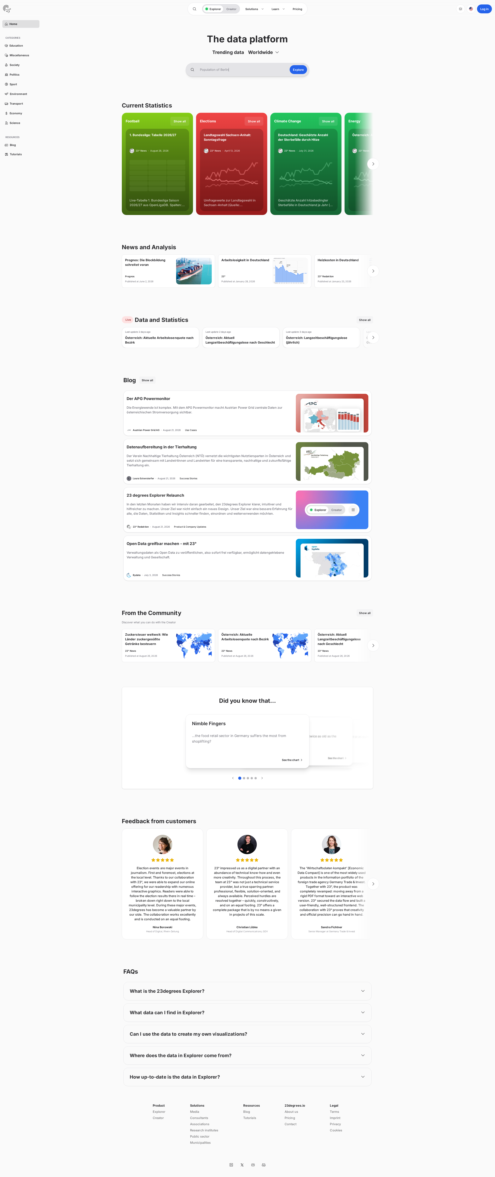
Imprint (335, 1118)
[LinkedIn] (231, 1164)
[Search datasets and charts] (192, 69)
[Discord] (263, 1164)
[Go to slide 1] (239, 778)
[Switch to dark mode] (460, 8)
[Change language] (471, 8)
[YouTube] (252, 1164)
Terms (334, 1112)
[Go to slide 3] (248, 778)
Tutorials (249, 1118)
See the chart (290, 760)
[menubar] (274, 9)
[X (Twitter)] (242, 1164)
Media (194, 1112)
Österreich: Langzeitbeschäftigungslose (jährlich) (316, 340)
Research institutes (204, 1130)
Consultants (199, 1118)
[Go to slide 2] (244, 778)
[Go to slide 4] (252, 778)
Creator (158, 1118)
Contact (290, 1124)
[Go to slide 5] (255, 778)
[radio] (213, 9)
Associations (199, 1124)
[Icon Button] (194, 8)
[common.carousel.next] (373, 164)
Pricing (290, 1118)
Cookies (336, 1130)
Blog (246, 1112)
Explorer (159, 1112)
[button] (6, 24)
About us (291, 1112)
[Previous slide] (122, 164)
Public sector (199, 1136)
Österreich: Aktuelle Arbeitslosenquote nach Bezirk (159, 340)
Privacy (335, 1124)
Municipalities (200, 1143)
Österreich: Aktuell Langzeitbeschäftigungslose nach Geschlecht (240, 340)
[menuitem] (254, 9)
